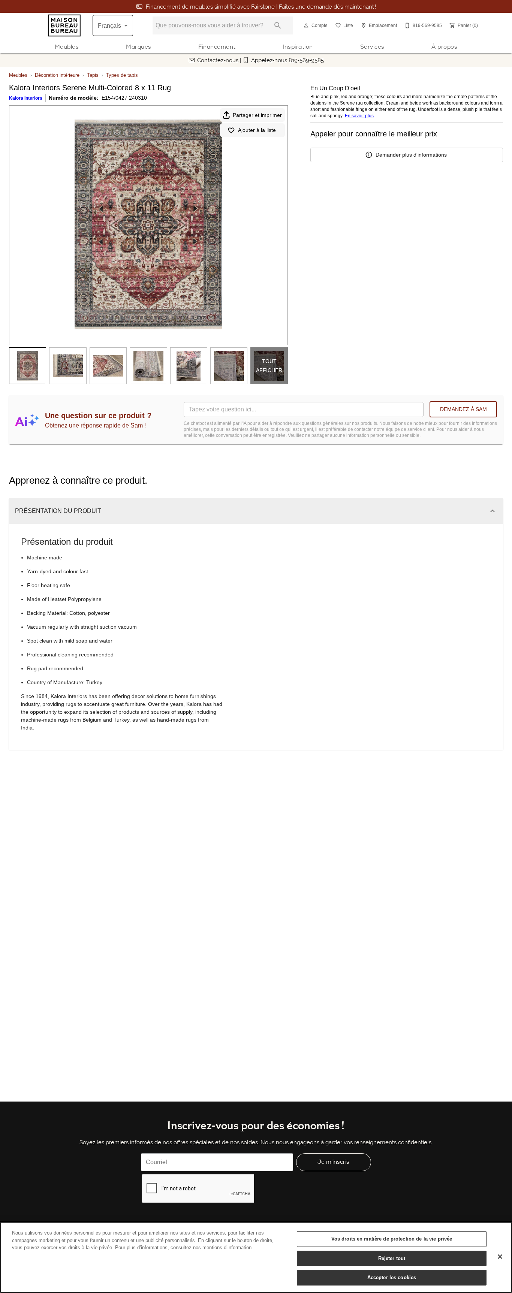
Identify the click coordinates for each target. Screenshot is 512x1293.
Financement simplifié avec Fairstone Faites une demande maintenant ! (261, 6)
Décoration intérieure (57, 75)
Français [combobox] (109, 25)
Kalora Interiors (25, 98)
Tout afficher (269, 366)
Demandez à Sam (463, 409)
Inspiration (298, 46)
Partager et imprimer (257, 115)
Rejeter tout (392, 1258)
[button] (306, 25)
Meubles (67, 46)
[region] (256, 1257)
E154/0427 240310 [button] (124, 98)
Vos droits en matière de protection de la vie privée (391, 1239)
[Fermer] (500, 1256)
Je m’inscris (333, 1161)
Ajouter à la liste (257, 130)
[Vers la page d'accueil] (64, 25)
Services (372, 46)
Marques (138, 46)
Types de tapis (122, 75)
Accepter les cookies (391, 1277)
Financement (217, 46)
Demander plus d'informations (411, 155)
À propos (444, 46)
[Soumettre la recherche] (278, 25)
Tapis (93, 75)
